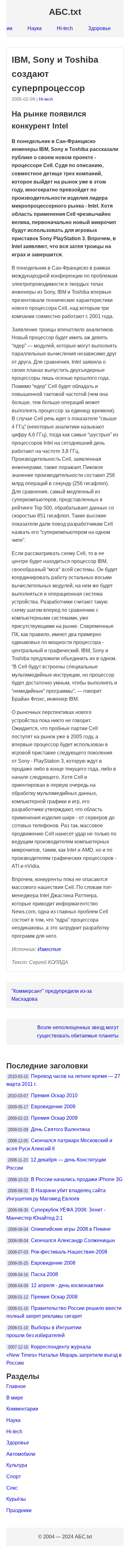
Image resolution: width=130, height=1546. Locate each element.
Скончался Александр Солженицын (73, 1240)
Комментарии (22, 1408)
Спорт (13, 1476)
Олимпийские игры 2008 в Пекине (71, 1229)
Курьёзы (16, 1499)
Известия (49, 949)
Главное (16, 1386)
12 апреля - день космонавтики (67, 1285)
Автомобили (20, 1454)
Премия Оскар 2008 (54, 1296)
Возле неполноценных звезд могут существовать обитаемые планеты (78, 1031)
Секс (12, 1488)
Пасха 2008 (44, 1274)
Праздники (19, 1510)
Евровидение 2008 (53, 1263)
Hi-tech (65, 28)
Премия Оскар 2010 (54, 1095)
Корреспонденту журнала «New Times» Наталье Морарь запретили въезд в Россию (64, 1355)
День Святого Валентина (60, 1129)
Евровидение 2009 (53, 1106)
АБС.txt (65, 12)
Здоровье (99, 28)
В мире (14, 1397)
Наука (34, 28)
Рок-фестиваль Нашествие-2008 (69, 1252)
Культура (16, 1465)
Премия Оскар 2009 (54, 1118)
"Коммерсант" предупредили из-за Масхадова (51, 995)
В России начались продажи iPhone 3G (76, 1179)
